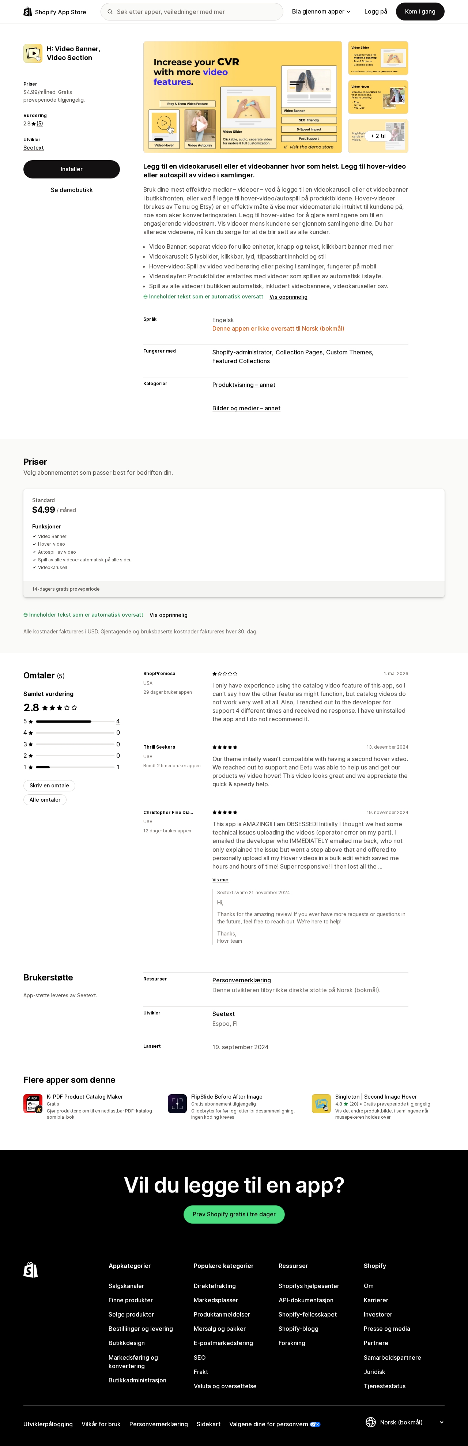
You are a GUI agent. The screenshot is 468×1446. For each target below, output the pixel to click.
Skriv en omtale (49, 785)
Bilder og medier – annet (246, 408)
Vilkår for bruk (101, 1424)
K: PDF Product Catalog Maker (85, 1096)
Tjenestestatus (384, 1386)
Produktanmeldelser (222, 1314)
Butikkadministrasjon (137, 1380)
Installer (72, 169)
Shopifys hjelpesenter (309, 1285)
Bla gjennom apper (318, 11)
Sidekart (208, 1424)
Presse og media (387, 1328)
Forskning (292, 1343)
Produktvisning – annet (243, 384)
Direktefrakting (215, 1285)
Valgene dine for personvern (268, 1424)
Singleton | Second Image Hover (376, 1096)
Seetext (33, 147)
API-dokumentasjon (306, 1300)
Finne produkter (131, 1300)
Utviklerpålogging (48, 1424)
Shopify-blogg (298, 1328)
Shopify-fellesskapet (308, 1314)
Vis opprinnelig (288, 297)
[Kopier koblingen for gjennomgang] (179, 674)
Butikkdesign (127, 1343)
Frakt (201, 1371)
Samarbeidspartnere (392, 1357)
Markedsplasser (216, 1300)
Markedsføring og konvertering (133, 1362)
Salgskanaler (126, 1285)
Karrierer (376, 1300)
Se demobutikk (72, 189)
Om (369, 1285)
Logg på (376, 11)
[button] (89, 1107)
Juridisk (374, 1371)
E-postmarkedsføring (223, 1343)
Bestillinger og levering (141, 1328)
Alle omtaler (45, 800)
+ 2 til (378, 136)
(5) (40, 123)
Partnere (376, 1343)
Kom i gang (420, 11)
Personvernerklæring (241, 980)
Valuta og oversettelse (225, 1386)
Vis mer (220, 879)
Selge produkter (131, 1314)
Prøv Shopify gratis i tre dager (234, 1214)
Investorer (378, 1314)
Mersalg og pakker (220, 1328)
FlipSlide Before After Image (227, 1096)
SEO (200, 1357)
